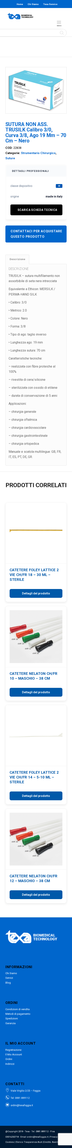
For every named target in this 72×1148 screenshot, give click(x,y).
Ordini (8, 1059)
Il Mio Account (13, 1054)
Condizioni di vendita (17, 1009)
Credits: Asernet (51, 1142)
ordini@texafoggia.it (22, 1105)
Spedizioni (11, 1018)
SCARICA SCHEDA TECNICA (37, 209)
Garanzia (10, 1023)
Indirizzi (9, 1063)
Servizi (9, 977)
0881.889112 (22, 1098)
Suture (10, 158)
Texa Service (50, 4)
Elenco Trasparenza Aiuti (29, 1142)
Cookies (9, 1142)
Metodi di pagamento (17, 1013)
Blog (36, 12)
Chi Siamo (33, 4)
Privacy (53, 1137)
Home (20, 4)
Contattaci (23, 12)
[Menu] (59, 22)
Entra (50, 12)
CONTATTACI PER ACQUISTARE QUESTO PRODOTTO (36, 233)
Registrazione (13, 1049)
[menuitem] (60, 22)
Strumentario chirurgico (38, 153)
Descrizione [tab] (17, 259)
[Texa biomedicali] (20, 16)
